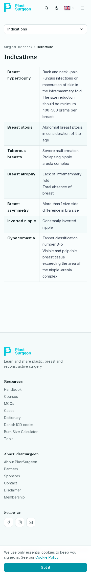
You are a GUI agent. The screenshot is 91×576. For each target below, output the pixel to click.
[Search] (46, 8)
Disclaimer (12, 490)
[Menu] (82, 8)
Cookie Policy (47, 557)
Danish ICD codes (19, 425)
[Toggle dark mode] (56, 8)
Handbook (13, 389)
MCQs (9, 403)
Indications (17, 29)
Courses (11, 396)
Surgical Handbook (18, 47)
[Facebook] (8, 522)
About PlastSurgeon (20, 462)
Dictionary (12, 417)
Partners (11, 469)
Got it (45, 567)
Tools (8, 439)
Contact (10, 483)
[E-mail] (30, 522)
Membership (14, 497)
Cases (9, 410)
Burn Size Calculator (21, 432)
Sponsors (12, 476)
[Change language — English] (69, 8)
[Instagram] (19, 522)
